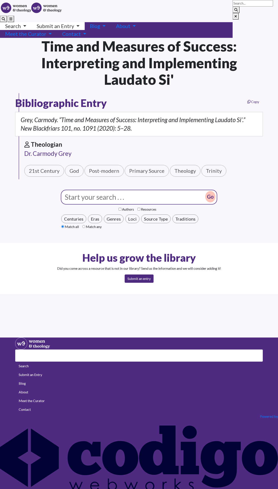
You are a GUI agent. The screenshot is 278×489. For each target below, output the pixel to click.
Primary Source (146, 171)
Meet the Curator (32, 401)
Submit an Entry (30, 375)
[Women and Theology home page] (16, 8)
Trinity (214, 171)
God (74, 171)
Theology (185, 171)
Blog (22, 383)
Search (24, 366)
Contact (25, 409)
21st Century (44, 171)
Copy (254, 102)
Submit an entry (139, 278)
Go (210, 196)
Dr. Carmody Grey (47, 153)
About (23, 392)
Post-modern (104, 171)
